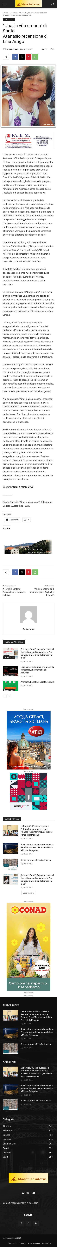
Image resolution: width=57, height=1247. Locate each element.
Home (5, 12)
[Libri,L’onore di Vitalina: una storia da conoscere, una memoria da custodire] (10, 671)
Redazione (13, 49)
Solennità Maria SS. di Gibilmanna (36, 860)
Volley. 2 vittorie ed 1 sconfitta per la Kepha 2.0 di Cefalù (42, 592)
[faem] (28, 150)
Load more (27, 893)
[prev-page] (5, 696)
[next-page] (9, 696)
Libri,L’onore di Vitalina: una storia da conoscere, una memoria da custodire (37, 670)
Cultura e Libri (15, 12)
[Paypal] (36, 1223)
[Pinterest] (28, 57)
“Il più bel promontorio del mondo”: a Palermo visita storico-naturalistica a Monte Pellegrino (37, 847)
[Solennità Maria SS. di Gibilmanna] (10, 864)
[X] (22, 57)
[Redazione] (5, 49)
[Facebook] (15, 57)
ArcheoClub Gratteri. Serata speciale (37, 682)
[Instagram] (28, 1223)
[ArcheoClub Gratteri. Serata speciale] (10, 686)
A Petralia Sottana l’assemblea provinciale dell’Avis (14, 592)
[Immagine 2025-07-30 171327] (28, 556)
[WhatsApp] (35, 57)
